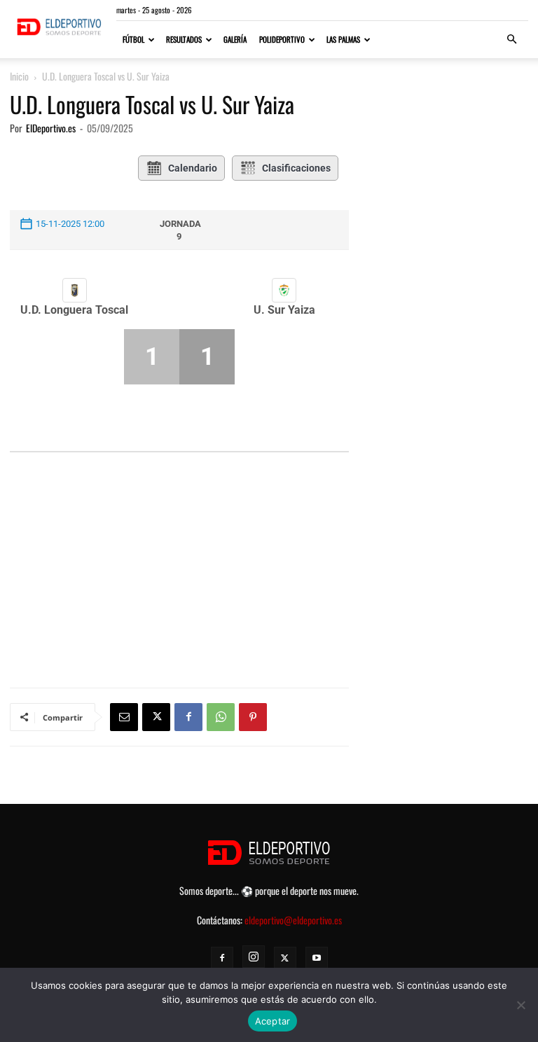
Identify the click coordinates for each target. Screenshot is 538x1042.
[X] (156, 717)
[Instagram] (253, 956)
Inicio (19, 76)
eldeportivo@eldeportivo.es (293, 919)
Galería (235, 39)
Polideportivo (282, 39)
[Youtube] (316, 958)
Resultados (184, 39)
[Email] (124, 717)
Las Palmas (343, 39)
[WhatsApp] (221, 717)
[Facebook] (188, 717)
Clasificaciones (296, 168)
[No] (520, 1005)
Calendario (192, 168)
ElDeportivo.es (51, 127)
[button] (511, 39)
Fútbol (133, 39)
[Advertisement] (179, 535)
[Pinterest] (253, 717)
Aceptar (273, 1021)
